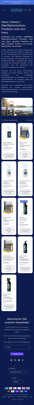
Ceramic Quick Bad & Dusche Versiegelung (8, 182)
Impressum (21, 399)
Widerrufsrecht (11, 396)
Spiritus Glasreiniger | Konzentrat (23, 219)
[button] (4, 10)
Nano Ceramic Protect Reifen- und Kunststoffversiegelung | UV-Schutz (8, 258)
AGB (31, 396)
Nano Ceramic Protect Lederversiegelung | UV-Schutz (8, 219)
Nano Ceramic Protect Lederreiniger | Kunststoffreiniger (8, 296)
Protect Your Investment (16, 394)
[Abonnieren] (28, 347)
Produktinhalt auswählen (8, 155)
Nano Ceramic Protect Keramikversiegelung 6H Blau (25, 145)
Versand (14, 399)
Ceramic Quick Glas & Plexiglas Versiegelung (25, 182)
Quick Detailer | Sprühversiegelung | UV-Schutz (8, 144)
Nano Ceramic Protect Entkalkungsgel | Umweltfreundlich (24, 258)
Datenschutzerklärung (22, 396)
